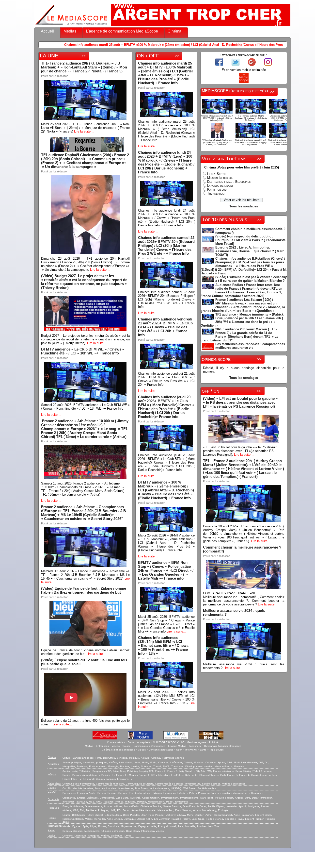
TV (79, 779)
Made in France (223, 766)
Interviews (191, 749)
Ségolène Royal (234, 819)
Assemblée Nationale (143, 810)
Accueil (47, 31)
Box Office (109, 757)
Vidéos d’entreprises (233, 783)
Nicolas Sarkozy (172, 806)
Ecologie (113, 766)
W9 (209, 771)
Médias (69, 31)
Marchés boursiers (83, 788)
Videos (142, 749)
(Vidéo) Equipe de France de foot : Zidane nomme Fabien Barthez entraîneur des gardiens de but (83, 590)
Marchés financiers (105, 788)
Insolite (135, 766)
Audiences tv (70, 771)
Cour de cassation (221, 793)
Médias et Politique (97, 810)
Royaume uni (128, 826)
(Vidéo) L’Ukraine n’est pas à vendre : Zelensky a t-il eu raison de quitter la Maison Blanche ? (251, 279)
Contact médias (116, 742)
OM (261, 762)
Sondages (257, 793)
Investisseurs (192, 783)
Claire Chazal (95, 815)
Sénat (126, 810)
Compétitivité (107, 797)
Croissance (69, 797)
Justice (183, 793)
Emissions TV (124, 779)
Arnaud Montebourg (204, 810)
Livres (137, 762)
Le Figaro (117, 775)
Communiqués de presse (169, 783)
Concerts (163, 762)
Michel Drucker (195, 815)
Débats (101, 793)
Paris (145, 762)
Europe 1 (144, 775)
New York (213, 826)
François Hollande (73, 806)
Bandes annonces (83, 757)
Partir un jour (217, 189)
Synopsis (122, 757)
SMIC (99, 801)
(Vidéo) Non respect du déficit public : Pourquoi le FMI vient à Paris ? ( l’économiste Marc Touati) (250, 240)
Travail (157, 766)
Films (98, 757)
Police (192, 793)
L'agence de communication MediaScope (122, 31)
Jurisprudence (241, 793)
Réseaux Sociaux (117, 793)
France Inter (69, 779)
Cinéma (174, 31)
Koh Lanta (191, 775)
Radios (66, 775)
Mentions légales (196, 742)
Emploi (81, 797)
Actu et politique (72, 762)
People (143, 771)
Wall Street (189, 788)
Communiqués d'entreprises (149, 746)
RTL (153, 775)
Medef (169, 801)
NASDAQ (176, 788)
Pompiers (203, 793)
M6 (181, 771)
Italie (153, 826)
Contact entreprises (139, 742)
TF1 (151, 771)
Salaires (108, 801)
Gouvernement (93, 806)
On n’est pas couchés (263, 775)
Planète (124, 766)
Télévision (85, 771)
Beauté (67, 831)
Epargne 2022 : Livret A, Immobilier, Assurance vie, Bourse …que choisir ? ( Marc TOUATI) (249, 251)
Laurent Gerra (263, 815)
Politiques (53, 807)
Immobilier (266, 797)
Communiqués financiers (110, 783)
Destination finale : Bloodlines (229, 182)
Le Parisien (104, 775)
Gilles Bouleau (113, 815)
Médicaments (91, 831)
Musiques (93, 835)
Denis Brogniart (223, 815)
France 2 (160, 771)
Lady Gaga (198, 819)
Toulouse (82, 766)
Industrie (130, 801)
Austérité (135, 797)
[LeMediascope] (71, 26)
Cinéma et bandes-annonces (118, 749)
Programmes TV (102, 771)
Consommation (150, 797)
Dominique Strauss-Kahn (138, 819)
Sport (179, 749)
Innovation (69, 801)
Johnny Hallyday (175, 815)
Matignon (253, 806)
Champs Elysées (208, 775)
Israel (173, 826)
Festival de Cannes (173, 757)
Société (52, 792)
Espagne (143, 826)
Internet (147, 793)
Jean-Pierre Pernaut (153, 815)
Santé (203, 749)
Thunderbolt (216, 193)
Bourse (127, 746)
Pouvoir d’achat (224, 797)
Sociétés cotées (211, 783)
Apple (92, 793)
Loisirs (51, 835)
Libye (93, 826)
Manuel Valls (131, 806)
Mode (153, 762)
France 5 (232, 775)
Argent (239, 797)
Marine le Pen (165, 810)
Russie (102, 826)
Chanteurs (80, 835)
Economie (53, 799)
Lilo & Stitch (216, 174)
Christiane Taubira (151, 806)
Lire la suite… (84, 131)
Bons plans (69, 793)
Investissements (189, 797)
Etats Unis (113, 826)
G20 (75, 810)
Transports (177, 766)
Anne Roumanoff (243, 815)
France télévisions (223, 771)
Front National (183, 810)
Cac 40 (67, 788)
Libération (163, 775)
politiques (101, 762)
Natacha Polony (181, 819)
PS (119, 810)
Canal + (189, 771)
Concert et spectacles (161, 749)
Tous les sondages (243, 206)
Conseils (77, 831)
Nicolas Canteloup (73, 819)
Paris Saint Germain (245, 762)
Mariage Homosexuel (165, 793)
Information (147, 831)
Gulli (222, 775)
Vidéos (116, 746)
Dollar (255, 797)
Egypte (76, 826)
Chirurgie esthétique (112, 831)
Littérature (176, 762)
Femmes (239, 766)
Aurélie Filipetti (216, 806)
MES (91, 801)
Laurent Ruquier (254, 819)
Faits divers (125, 762)
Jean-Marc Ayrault (236, 806)
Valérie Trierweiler (95, 819)
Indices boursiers (159, 788)
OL (266, 762)
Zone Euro (122, 797)
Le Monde (131, 775)
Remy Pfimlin (243, 771)
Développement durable (199, 766)
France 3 (172, 771)
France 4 (244, 775)
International (55, 825)
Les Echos (177, 775)
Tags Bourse (216, 749)
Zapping (110, 779)
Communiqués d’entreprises (78, 783)
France (119, 801)
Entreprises (102, 746)
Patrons (141, 801)
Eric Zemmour (162, 819)
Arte (203, 771)
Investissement (169, 797)
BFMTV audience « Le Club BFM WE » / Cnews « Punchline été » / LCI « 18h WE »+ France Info (82, 351)
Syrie (85, 826)
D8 (197, 771)
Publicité (214, 742)
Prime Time (119, 771)
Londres (201, 826)
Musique (134, 757)
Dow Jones (141, 788)
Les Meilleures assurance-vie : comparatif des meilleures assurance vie (250, 346)
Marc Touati (206, 797)
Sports (221, 762)
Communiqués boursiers (139, 783)
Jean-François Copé (194, 806)
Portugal (163, 826)
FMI (82, 810)
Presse (76, 775)
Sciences (146, 766)
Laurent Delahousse (74, 815)
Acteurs (145, 757)
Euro (247, 797)
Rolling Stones (214, 819)
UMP (112, 810)
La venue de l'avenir (221, 185)
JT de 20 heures (261, 771)
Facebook (135, 793)
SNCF (166, 766)
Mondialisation (156, 801)
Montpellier (69, 766)
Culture (67, 757)
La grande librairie (93, 779)
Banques (82, 801)
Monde (66, 826)
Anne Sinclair (114, 819)
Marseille (190, 826)
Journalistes (89, 775)
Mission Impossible (220, 178)
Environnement (97, 766)
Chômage (92, 797)
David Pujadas (131, 815)
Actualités (53, 764)
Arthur (208, 815)
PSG (229, 762)
